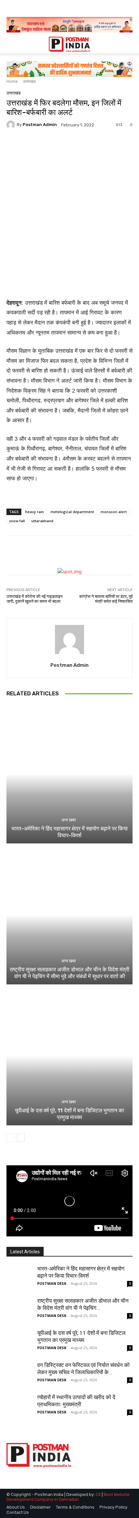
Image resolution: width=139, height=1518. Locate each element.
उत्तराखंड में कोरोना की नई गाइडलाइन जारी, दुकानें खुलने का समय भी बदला (34, 599)
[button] (11, 44)
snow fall (17, 520)
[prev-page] (10, 1137)
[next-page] (21, 1137)
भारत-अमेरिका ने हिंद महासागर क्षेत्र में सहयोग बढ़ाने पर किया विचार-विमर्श (69, 831)
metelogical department (72, 511)
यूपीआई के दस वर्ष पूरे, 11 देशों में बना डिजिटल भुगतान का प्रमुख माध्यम (69, 1113)
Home (12, 81)
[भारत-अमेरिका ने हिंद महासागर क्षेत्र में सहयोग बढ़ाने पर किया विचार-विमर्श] (69, 773)
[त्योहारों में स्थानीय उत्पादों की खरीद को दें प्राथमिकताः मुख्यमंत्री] (19, 1407)
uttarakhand (42, 520)
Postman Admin (40, 124)
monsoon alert (114, 511)
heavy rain (34, 511)
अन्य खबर (68, 820)
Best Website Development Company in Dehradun (68, 1497)
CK (98, 1494)
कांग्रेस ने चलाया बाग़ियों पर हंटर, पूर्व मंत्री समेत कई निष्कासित (106, 599)
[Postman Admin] (11, 124)
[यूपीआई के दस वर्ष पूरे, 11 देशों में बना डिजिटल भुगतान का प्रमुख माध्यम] (69, 1055)
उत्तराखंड (29, 81)
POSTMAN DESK (51, 1283)
